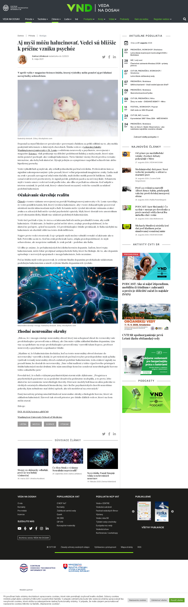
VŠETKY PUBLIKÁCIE (153, 527)
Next (172, 511)
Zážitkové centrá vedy (66, 511)
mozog (36, 424)
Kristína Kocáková (37, 479)
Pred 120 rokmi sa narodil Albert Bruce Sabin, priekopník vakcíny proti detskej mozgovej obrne (152, 192)
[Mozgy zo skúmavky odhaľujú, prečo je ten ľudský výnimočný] (33, 458)
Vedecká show (102, 529)
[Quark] (161, 512)
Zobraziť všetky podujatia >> (146, 137)
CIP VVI (60, 522)
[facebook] (109, 57)
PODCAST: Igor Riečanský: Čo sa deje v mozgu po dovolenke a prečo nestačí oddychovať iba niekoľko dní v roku (152, 210)
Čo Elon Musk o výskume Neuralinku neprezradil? (65, 469)
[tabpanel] (144, 512)
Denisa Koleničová (109, 482)
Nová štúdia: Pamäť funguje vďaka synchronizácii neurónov (101, 475)
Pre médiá (22, 511)
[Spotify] (25, 529)
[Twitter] (30, 529)
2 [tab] (146, 523)
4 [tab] (155, 523)
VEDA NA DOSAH (156, 162)
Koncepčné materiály (66, 525)
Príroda (31, 36)
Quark (59, 514)
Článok (21, 201)
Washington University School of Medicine (40, 417)
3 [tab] (150, 523)
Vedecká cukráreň (104, 507)
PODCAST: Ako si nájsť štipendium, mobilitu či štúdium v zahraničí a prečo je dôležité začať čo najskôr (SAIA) (145, 289)
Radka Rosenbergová (158, 200)
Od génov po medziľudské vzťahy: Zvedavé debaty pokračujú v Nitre (149, 155)
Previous (133, 511)
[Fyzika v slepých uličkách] (144, 512)
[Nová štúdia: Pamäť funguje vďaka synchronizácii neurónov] (102, 459)
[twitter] (103, 57)
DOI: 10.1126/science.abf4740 (33, 411)
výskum (64, 424)
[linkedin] (114, 57)
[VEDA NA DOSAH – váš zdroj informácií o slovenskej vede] (93, 8)
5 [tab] (159, 523)
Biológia (42, 36)
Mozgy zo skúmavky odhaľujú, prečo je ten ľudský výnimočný (33, 472)
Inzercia (21, 514)
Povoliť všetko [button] (177, 600)
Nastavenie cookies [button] (137, 600)
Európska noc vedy (104, 525)
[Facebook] (36, 529)
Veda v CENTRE (103, 503)
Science (33, 153)
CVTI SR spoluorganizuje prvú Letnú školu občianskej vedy (142, 336)
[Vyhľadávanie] (184, 19)
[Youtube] (19, 529)
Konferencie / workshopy (107, 533)
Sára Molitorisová (156, 219)
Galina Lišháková (40, 56)
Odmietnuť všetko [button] (159, 600)
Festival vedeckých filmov (107, 511)
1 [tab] (142, 523)
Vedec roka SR (102, 518)
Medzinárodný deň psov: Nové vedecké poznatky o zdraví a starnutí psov (151, 172)
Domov (21, 36)
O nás (20, 503)
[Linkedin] (47, 529)
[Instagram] (41, 529)
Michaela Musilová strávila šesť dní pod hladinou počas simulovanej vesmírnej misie (152, 228)
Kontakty (21, 507)
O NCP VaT (61, 503)
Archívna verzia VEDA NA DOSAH (34, 538)
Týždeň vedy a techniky (106, 522)
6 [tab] (163, 523)
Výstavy (99, 514)
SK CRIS (60, 518)
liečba (23, 424)
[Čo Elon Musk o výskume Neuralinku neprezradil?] (67, 457)
